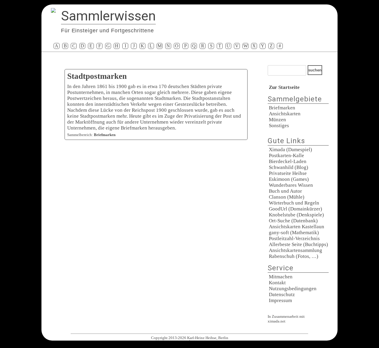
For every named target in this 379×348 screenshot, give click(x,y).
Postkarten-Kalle (286, 155)
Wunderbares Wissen (291, 185)
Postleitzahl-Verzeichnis (294, 238)
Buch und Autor (285, 191)
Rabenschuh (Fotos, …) (293, 256)
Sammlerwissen (108, 16)
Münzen (277, 119)
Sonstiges (279, 125)
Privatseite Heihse (288, 173)
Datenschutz (282, 294)
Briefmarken (282, 108)
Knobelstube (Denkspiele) (296, 215)
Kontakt (277, 282)
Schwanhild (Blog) (288, 167)
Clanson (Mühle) (286, 197)
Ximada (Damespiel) (290, 149)
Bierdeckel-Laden (287, 161)
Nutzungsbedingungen (293, 288)
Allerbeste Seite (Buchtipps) (298, 244)
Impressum (280, 300)
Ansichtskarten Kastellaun (296, 226)
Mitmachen (281, 277)
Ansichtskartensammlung (295, 250)
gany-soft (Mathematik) (294, 232)
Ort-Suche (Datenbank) (293, 221)
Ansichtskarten (285, 113)
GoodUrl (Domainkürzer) (295, 209)
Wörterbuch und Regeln (294, 203)
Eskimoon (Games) (289, 179)
